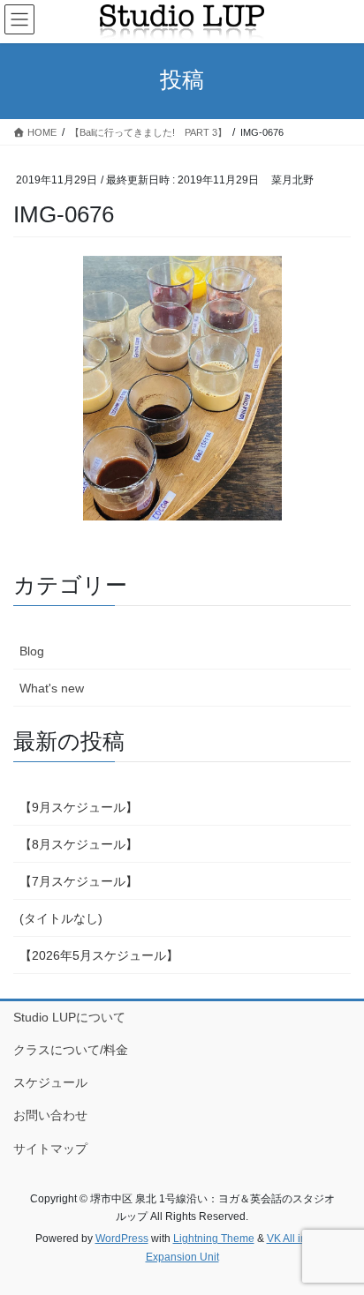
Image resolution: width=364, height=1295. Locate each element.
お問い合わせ (50, 1115)
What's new (51, 688)
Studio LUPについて (69, 1017)
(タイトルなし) (60, 918)
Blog (31, 651)
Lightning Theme (213, 1238)
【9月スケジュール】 (78, 807)
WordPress (121, 1238)
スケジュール (50, 1082)
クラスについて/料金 (70, 1050)
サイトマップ (50, 1149)
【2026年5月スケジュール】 (98, 955)
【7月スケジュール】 (78, 881)
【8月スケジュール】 (78, 844)
